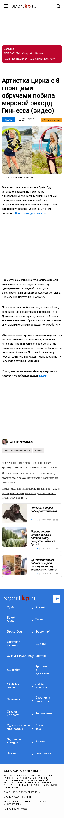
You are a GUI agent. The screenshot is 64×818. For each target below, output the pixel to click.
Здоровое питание (14, 741)
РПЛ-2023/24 (12, 53)
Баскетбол (14, 631)
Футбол (12, 607)
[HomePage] (26, 7)
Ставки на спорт (13, 713)
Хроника (41, 741)
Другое (8, 120)
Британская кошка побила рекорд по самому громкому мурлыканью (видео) (44, 564)
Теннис (40, 619)
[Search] (57, 6)
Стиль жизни (39, 727)
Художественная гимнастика (14, 727)
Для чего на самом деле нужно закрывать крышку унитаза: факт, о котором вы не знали (29, 465)
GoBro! (43, 375)
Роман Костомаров (15, 59)
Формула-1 (42, 631)
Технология (42, 753)
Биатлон (41, 656)
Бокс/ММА (11, 619)
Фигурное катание (13, 643)
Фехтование (42, 713)
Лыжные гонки (13, 685)
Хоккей (40, 607)
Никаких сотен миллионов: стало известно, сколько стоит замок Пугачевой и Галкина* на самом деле (30, 478)
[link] (32, 150)
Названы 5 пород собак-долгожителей (44, 509)
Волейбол (13, 669)
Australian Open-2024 (42, 59)
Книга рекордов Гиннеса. (30, 213)
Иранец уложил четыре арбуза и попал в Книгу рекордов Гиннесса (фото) (43, 538)
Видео (38, 450)
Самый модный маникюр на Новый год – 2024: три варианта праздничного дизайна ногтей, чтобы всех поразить (31, 493)
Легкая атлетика (41, 685)
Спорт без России (33, 53)
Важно (11, 753)
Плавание (13, 699)
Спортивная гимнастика (42, 699)
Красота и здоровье (42, 669)
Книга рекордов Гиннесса (17, 450)
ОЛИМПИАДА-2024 (14, 656)
